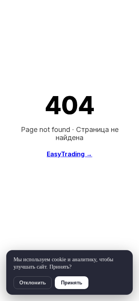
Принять (71, 283)
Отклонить (32, 283)
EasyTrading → (69, 154)
